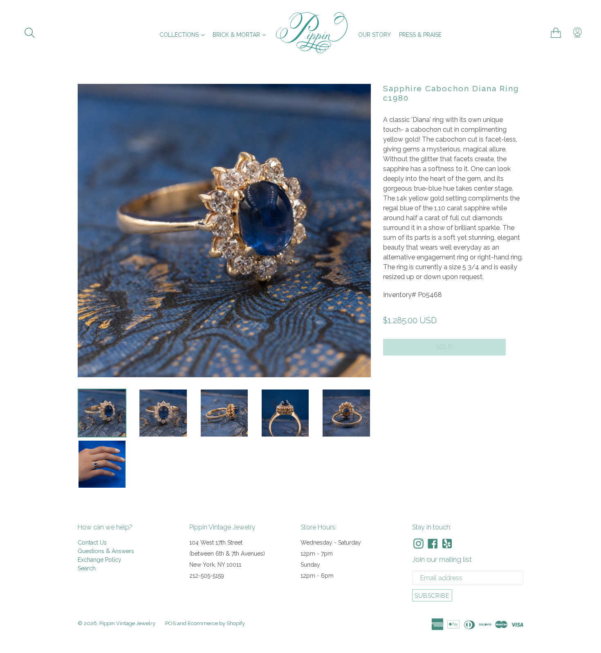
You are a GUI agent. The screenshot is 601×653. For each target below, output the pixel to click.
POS (170, 623)
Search (87, 568)
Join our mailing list (442, 559)
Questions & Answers (106, 551)
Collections (184, 34)
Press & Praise (420, 35)
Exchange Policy (99, 559)
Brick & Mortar (241, 34)
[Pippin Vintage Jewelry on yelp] (447, 543)
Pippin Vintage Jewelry (127, 623)
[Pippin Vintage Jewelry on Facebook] (432, 543)
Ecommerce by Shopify (216, 623)
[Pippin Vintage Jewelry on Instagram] (418, 543)
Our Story (374, 35)
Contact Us (92, 542)
